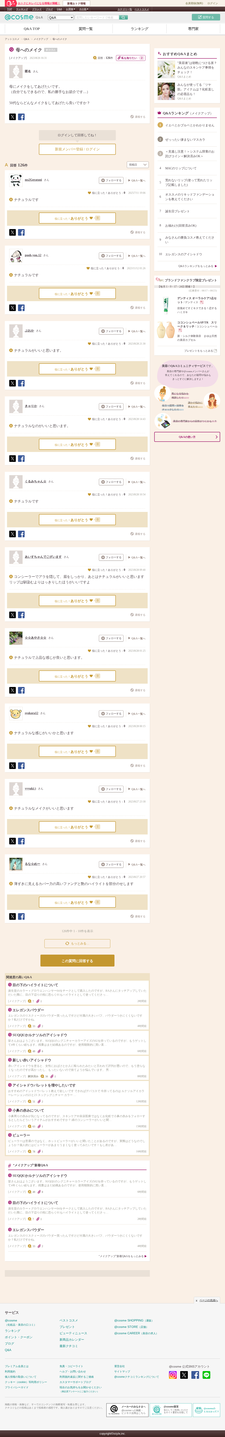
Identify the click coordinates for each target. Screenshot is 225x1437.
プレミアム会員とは (17, 1366)
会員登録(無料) (194, 3)
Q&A (59, 9)
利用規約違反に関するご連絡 (77, 1376)
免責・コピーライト (71, 1366)
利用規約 (10, 1371)
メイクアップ (18, 58)
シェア (21, 235)
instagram (173, 1375)
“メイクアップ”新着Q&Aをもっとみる (121, 1256)
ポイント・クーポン (19, 1337)
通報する (140, 116)
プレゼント (67, 1327)
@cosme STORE (131, 1327)
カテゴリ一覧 (125, 9)
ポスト (12, 235)
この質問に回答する (77, 961)
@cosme (20, 1322)
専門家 (193, 29)
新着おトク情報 (76, 3)
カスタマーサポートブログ (75, 1382)
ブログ (49, 9)
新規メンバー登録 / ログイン (77, 149)
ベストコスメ (141, 9)
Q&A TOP (32, 29)
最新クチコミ (69, 1346)
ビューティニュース (73, 1333)
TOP (9, 9)
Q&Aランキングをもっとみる (195, 266)
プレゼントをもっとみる (198, 350)
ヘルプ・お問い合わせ (73, 1371)
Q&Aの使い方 (187, 437)
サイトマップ (122, 1371)
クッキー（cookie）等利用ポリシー (26, 1382)
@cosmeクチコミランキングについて (136, 1376)
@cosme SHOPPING (134, 1320)
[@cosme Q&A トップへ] (24, 18)
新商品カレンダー (72, 1339)
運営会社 (119, 1366)
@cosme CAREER (136, 1333)
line (206, 1375)
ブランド (37, 9)
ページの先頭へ (209, 1300)
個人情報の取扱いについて (20, 1376)
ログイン (212, 3)
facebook (195, 1375)
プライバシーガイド (17, 1387)
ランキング (22, 9)
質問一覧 (86, 29)
